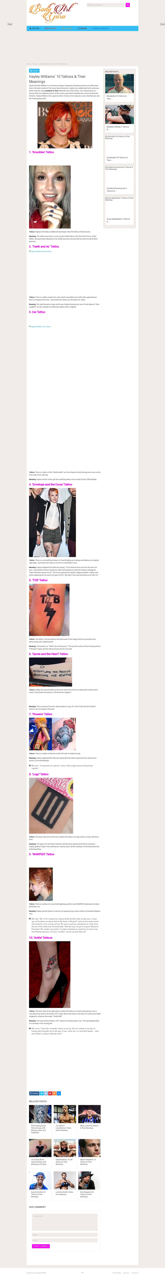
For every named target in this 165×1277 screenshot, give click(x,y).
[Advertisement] (65, 1059)
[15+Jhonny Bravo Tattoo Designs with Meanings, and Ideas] (40, 1148)
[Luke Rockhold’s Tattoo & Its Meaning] (65, 1180)
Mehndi (83, 28)
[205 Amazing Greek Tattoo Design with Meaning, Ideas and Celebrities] (40, 1114)
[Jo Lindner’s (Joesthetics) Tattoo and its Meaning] (65, 1114)
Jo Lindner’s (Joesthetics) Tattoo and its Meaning (63, 1128)
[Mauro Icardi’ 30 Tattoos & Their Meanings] (89, 1114)
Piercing (68, 28)
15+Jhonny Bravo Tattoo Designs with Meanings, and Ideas (39, 1162)
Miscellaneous (101, 28)
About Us (126, 1273)
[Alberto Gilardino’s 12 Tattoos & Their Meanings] (89, 1148)
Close (10, 24)
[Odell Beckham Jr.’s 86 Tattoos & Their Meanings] (65, 1148)
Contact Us (135, 1273)
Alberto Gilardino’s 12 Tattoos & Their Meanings (88, 1162)
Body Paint (51, 28)
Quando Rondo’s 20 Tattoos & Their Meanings (38, 1194)
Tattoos (35, 28)
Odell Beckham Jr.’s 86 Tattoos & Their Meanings (64, 1162)
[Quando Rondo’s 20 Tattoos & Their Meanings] (40, 1180)
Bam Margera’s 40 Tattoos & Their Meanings (87, 1194)
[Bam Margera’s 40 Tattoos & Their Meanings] (89, 1180)
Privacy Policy (117, 1273)
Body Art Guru (31, 1273)
